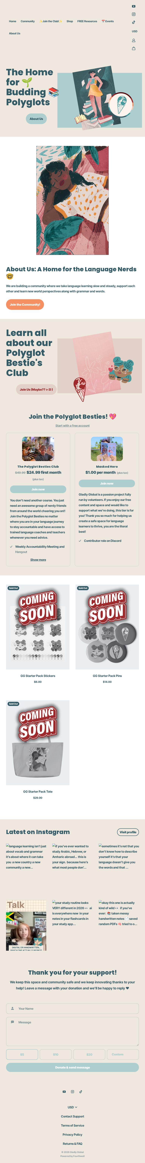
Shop (70, 21)
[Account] (133, 40)
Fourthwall (79, 1156)
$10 (55, 1054)
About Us (14, 33)
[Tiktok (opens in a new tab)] (133, 22)
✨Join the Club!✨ (50, 21)
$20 (89, 1054)
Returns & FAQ (72, 1144)
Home (12, 21)
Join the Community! (25, 304)
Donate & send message (72, 1067)
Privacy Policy (72, 1134)
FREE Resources (87, 21)
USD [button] (134, 31)
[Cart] (133, 48)
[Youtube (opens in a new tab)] (133, 6)
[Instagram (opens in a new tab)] (133, 14)
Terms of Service (72, 1125)
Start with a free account (73, 425)
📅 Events (108, 21)
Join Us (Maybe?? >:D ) (36, 389)
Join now (38, 489)
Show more (38, 560)
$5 (22, 1054)
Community (28, 21)
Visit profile (128, 832)
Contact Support (72, 1116)
